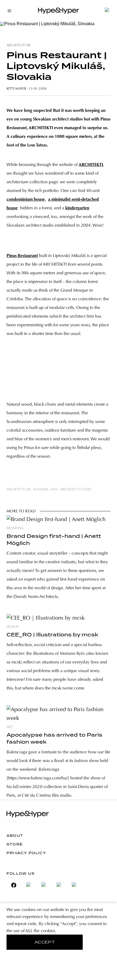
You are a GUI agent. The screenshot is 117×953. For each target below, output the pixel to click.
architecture (19, 45)
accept (45, 942)
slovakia (41, 489)
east (54, 489)
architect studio (76, 489)
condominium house (26, 199)
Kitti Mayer (16, 88)
